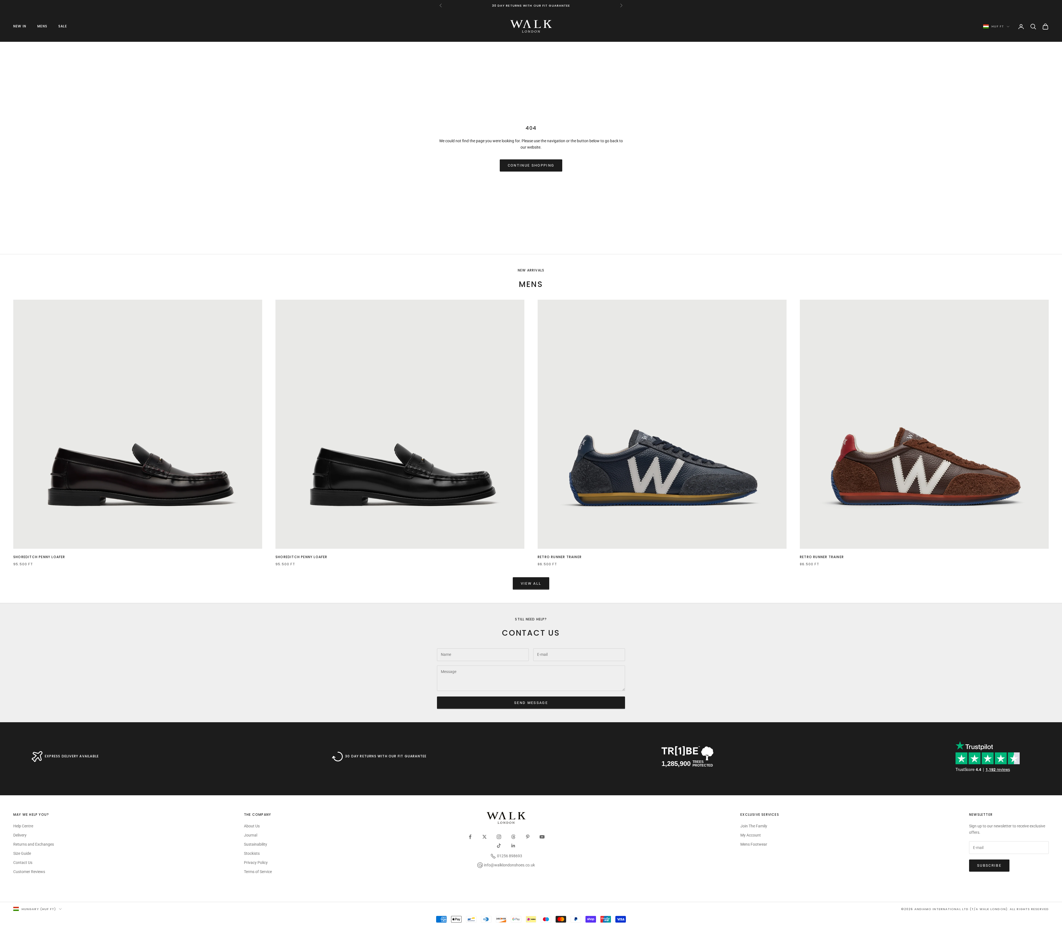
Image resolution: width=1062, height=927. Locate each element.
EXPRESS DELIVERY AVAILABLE (72, 756)
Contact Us (22, 862)
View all (531, 583)
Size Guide (22, 853)
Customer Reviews (29, 871)
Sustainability (255, 844)
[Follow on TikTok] (499, 845)
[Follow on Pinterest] (527, 837)
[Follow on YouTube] (542, 837)
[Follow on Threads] (513, 837)
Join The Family (753, 826)
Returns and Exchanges (33, 844)
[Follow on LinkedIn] (513, 845)
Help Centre (23, 826)
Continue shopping (531, 165)
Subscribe (989, 865)
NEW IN (19, 26)
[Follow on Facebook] (470, 837)
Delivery (20, 835)
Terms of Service (258, 871)
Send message (531, 703)
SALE (62, 26)
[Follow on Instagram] (499, 837)
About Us (252, 826)
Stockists (252, 853)
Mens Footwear (753, 844)
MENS (42, 26)
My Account (750, 835)
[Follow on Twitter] (484, 837)
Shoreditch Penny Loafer (39, 557)
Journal (250, 835)
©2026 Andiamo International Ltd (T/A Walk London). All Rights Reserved (975, 909)
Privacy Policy (256, 862)
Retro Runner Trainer (560, 557)
